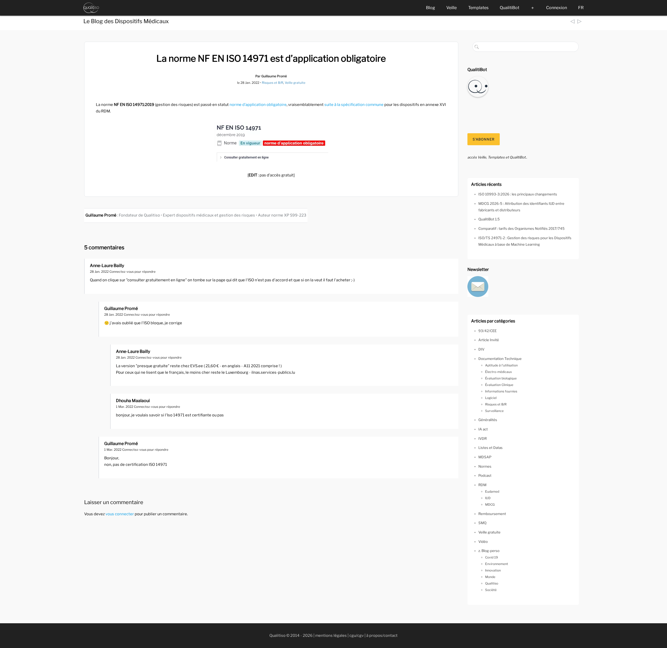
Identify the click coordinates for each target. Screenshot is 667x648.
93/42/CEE (487, 331)
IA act (483, 429)
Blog (430, 7)
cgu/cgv (356, 635)
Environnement (496, 564)
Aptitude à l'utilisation (501, 365)
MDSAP (484, 457)
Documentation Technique (500, 359)
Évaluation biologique (501, 378)
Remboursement (492, 514)
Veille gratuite (295, 83)
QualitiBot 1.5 (489, 219)
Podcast (484, 475)
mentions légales (331, 635)
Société (491, 590)
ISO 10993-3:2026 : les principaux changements (517, 194)
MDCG (490, 504)
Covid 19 (491, 557)
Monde (490, 577)
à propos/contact (382, 635)
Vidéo (483, 541)
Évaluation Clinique (499, 385)
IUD (488, 498)
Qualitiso (491, 583)
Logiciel (491, 398)
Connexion (556, 7)
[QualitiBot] (477, 86)
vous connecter (120, 514)
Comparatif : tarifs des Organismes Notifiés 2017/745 (521, 228)
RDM (482, 485)
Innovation (493, 570)
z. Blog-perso (488, 551)
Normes (484, 466)
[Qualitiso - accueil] (91, 8)
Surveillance (494, 411)
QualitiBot (509, 7)
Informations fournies (501, 391)
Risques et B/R (272, 83)
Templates (478, 7)
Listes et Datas (490, 448)
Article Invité (488, 340)
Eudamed (492, 491)
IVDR (482, 438)
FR (581, 7)
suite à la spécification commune (354, 104)
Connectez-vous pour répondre (132, 272)
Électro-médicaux (498, 372)
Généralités (487, 420)
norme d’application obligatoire (258, 104)
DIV (481, 349)
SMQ (482, 523)
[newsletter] (477, 286)
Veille (451, 7)
